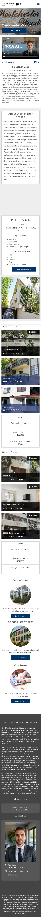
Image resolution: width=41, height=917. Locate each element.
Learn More (20, 701)
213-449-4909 (9, 62)
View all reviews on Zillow (20, 810)
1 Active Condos (13, 30)
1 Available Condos (23, 269)
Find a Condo (20, 657)
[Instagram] (38, 62)
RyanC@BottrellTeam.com (18, 871)
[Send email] (35, 62)
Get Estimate (20, 616)
